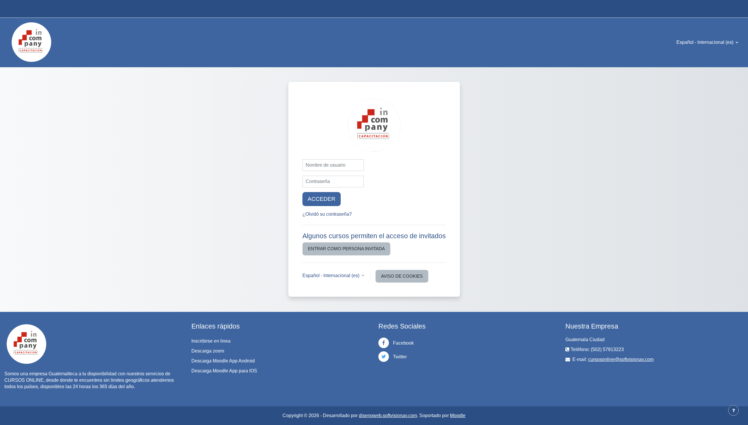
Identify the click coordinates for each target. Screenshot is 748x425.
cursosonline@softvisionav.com (621, 359)
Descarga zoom (207, 350)
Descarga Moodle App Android (223, 360)
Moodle (457, 415)
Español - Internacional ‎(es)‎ (705, 42)
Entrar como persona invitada (346, 248)
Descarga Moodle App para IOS (224, 370)
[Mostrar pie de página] (733, 410)
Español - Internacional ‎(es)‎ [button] (331, 275)
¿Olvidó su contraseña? (327, 214)
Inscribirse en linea (211, 340)
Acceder (321, 199)
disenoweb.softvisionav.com (388, 415)
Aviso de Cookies (402, 276)
